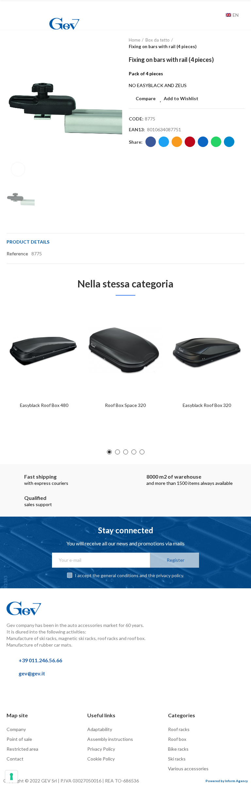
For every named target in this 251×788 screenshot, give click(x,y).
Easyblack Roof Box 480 (44, 405)
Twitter (164, 142)
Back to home (231, 43)
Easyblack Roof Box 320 (207, 405)
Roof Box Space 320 (125, 405)
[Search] (219, 15)
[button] (109, 451)
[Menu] (10, 9)
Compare (146, 98)
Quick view (65, 341)
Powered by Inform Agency (227, 781)
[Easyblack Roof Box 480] (44, 350)
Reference (17, 253)
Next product (239, 43)
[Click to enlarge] (18, 169)
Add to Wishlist (181, 98)
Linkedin (203, 142)
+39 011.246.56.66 (40, 660)
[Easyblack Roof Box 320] (207, 350)
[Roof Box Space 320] (125, 350)
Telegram (229, 142)
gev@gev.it (32, 673)
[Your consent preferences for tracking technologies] (11, 776)
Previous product (223, 43)
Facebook (150, 142)
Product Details (28, 242)
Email (177, 142)
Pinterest (190, 142)
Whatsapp (216, 142)
